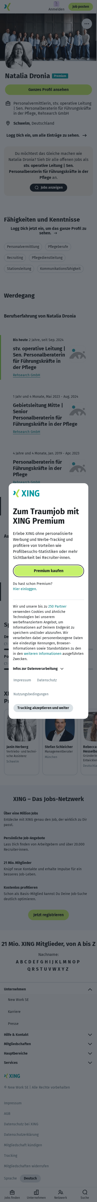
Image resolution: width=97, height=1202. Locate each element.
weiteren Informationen (42, 654)
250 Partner (57, 606)
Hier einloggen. (25, 589)
